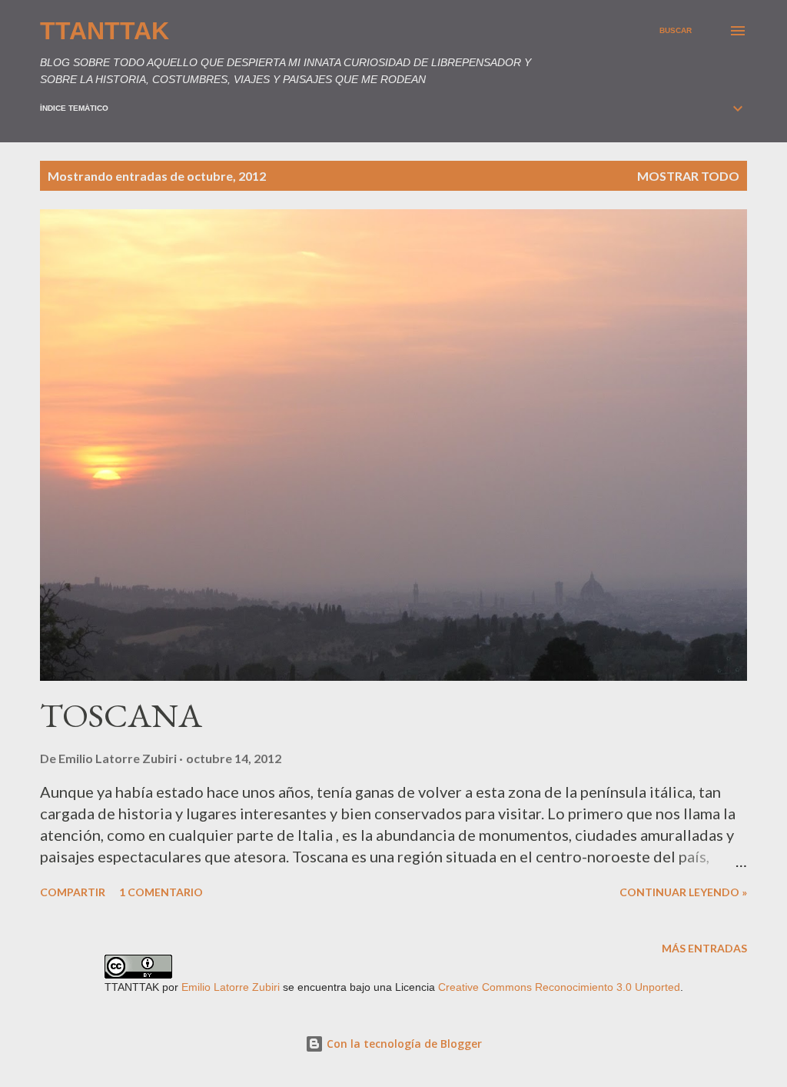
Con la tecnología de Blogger (403, 1043)
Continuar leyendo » (683, 892)
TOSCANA (121, 715)
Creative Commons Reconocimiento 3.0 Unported (559, 987)
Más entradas (704, 948)
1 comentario (161, 892)
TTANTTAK (104, 31)
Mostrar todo (688, 175)
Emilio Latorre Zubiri (230, 987)
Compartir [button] (72, 892)
